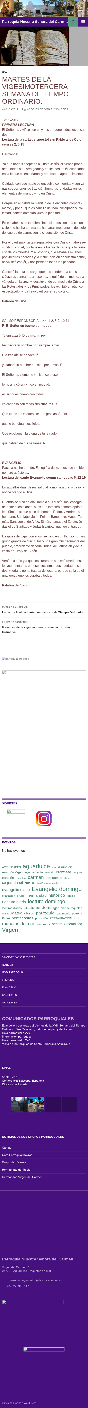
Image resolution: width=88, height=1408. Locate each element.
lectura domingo (46, 901)
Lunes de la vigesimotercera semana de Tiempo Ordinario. (42, 610)
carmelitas (21, 878)
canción (8, 878)
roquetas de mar (18, 923)
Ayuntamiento (34, 872)
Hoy (4, 72)
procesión (41, 918)
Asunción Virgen (12, 872)
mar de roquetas (71, 908)
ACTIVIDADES (11, 867)
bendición (49, 872)
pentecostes (22, 918)
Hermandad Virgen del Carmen (22, 1177)
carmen (36, 877)
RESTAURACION (61, 918)
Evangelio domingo (57, 888)
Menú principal (83, 22)
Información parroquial (16, 1036)
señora (57, 924)
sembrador (43, 924)
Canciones (9, 995)
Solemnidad (73, 924)
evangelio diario (16, 890)
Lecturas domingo (41, 907)
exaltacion (8, 895)
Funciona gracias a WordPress (19, 1403)
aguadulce (36, 866)
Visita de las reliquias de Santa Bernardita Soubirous (36, 1043)
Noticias (8, 964)
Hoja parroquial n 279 (16, 1032)
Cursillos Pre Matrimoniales (45, 883)
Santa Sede (9, 1077)
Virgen (10, 930)
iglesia (71, 895)
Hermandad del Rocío (16, 1169)
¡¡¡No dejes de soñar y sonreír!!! (46, 109)
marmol (5, 913)
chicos (67, 878)
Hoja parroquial (13, 972)
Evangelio (9, 987)
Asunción (65, 867)
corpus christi (12, 883)
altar (54, 867)
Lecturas (8, 980)
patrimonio (63, 913)
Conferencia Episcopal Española (23, 1080)
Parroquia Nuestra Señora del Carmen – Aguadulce (35, 22)
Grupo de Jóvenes (14, 1162)
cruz (27, 882)
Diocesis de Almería (15, 1084)
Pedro (6, 918)
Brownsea (63, 872)
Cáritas (6, 1147)
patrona (77, 913)
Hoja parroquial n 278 (16, 1040)
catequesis (54, 878)
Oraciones (9, 1002)
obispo (29, 913)
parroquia (45, 913)
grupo (21, 895)
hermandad (36, 895)
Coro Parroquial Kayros (17, 1155)
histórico (57, 895)
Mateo (16, 913)
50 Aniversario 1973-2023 (18, 957)
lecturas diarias (12, 908)
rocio (77, 918)
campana (77, 872)
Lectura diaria (14, 902)
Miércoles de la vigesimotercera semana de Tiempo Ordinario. (37, 627)
